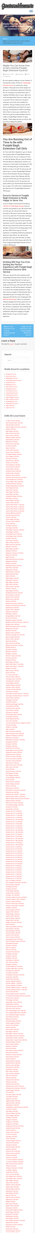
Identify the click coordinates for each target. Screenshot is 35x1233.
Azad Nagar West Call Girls (14, 536)
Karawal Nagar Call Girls (13, 1231)
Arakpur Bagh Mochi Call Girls (15, 486)
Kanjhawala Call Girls (12, 1216)
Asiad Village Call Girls (12, 519)
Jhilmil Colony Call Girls (13, 1153)
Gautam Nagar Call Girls (13, 933)
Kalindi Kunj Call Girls (12, 1199)
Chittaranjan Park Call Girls (14, 714)
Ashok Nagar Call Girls (12, 500)
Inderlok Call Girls (11, 1078)
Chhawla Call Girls (11, 702)
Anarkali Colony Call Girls (13, 471)
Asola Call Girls (10, 523)
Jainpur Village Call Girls (13, 1113)
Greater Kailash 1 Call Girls (14, 983)
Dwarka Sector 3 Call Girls (14, 866)
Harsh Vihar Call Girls (12, 1044)
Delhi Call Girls (10, 405)
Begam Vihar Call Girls (12, 609)
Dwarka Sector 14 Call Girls (14, 824)
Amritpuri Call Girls (11, 458)
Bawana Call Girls (11, 601)
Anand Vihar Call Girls (12, 469)
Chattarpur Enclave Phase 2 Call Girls (17, 696)
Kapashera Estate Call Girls (14, 1225)
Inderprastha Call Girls (12, 1080)
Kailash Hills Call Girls (12, 1187)
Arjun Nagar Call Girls (12, 492)
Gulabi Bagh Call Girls (12, 1004)
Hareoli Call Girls (11, 1027)
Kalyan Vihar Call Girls (12, 1206)
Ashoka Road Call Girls (13, 515)
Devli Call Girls (10, 780)
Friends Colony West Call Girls (15, 905)
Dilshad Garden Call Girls (13, 801)
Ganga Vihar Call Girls (12, 920)
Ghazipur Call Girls (11, 945)
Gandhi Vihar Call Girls (12, 916)
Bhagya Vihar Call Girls (13, 624)
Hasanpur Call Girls (11, 1046)
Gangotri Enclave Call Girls (14, 922)
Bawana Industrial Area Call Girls (16, 605)
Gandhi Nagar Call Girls (13, 914)
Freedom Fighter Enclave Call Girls (16, 897)
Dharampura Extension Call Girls (15, 790)
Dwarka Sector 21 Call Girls (14, 851)
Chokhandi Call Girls (12, 717)
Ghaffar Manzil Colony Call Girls (15, 941)
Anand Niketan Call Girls (13, 465)
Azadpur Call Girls (11, 538)
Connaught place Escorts (13, 380)
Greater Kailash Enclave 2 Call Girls (16, 989)
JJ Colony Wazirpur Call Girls (14, 1162)
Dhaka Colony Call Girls (13, 782)
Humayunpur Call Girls (12, 1067)
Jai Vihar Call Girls (11, 1109)
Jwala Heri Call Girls (12, 1172)
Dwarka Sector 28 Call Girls (14, 861)
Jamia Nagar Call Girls (12, 1115)
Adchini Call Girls (11, 429)
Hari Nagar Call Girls (12, 1031)
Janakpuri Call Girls (11, 1117)
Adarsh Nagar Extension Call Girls (16, 427)
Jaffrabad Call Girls (12, 1096)
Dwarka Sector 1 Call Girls (14, 811)
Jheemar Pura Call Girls (13, 1151)
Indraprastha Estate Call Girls (15, 1086)
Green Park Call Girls (12, 992)
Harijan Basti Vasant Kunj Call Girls (16, 1040)
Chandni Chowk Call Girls (13, 689)
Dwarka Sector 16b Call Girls (14, 832)
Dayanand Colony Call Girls (14, 752)
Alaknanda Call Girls (12, 442)
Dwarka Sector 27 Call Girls (14, 859)
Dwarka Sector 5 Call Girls (14, 870)
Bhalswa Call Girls (11, 630)
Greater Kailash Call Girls (13, 981)
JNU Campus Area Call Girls (14, 1164)
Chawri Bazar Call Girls (13, 698)
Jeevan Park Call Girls (12, 1143)
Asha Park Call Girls (12, 498)
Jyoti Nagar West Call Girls (14, 1178)
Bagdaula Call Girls (11, 561)
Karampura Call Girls (12, 1229)
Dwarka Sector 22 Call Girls (14, 853)
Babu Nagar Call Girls (12, 549)
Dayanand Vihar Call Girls (13, 754)
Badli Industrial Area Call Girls (15, 559)
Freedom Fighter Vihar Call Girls (15, 899)
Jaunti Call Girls (10, 1138)
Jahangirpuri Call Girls (12, 1105)
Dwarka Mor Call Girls (12, 809)
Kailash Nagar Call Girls (13, 1189)
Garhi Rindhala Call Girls (13, 931)
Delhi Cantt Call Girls (12, 767)
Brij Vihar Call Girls (11, 658)
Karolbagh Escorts (11, 401)
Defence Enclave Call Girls (14, 759)
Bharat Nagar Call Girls (13, 637)
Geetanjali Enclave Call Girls (14, 939)
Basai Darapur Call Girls (13, 595)
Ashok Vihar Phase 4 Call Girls (15, 511)
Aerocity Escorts (11, 376)
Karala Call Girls (10, 1227)
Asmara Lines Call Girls (13, 521)
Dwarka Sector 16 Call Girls (14, 828)
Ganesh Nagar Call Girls (13, 918)
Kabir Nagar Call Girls (12, 1180)
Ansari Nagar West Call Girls (14, 481)
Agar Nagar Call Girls (12, 431)
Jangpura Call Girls (11, 1120)
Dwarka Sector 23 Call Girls (14, 855)
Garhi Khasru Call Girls (12, 929)
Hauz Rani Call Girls (12, 1052)
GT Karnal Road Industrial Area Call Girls (18, 996)
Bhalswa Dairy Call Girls (13, 633)
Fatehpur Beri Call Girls (13, 893)
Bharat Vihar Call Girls (12, 639)
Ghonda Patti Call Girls (13, 952)
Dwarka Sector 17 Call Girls (14, 834)
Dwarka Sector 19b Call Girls (14, 845)
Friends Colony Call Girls (13, 901)
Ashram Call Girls (11, 517)
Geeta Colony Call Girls (13, 937)
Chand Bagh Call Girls (12, 683)
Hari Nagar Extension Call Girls (15, 1036)
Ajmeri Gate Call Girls (12, 435)
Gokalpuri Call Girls (11, 958)
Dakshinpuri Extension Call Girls (15, 740)
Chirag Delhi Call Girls (12, 706)
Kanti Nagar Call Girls (12, 1218)
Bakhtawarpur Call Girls (13, 572)
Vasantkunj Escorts (12, 393)
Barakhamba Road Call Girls (14, 593)
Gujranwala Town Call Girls (14, 1002)
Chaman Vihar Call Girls (13, 677)
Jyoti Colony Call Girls (12, 1174)
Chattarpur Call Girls (12, 691)
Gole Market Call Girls (12, 960)
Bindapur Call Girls (11, 654)
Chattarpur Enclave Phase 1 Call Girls (17, 693)
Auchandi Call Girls (11, 526)
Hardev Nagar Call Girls (13, 1023)
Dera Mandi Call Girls (12, 773)
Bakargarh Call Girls (12, 570)
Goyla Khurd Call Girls (12, 979)
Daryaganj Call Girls (11, 742)
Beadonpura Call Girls (12, 607)
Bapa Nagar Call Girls (12, 591)
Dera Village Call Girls (12, 775)
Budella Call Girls (11, 660)
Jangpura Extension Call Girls (15, 1126)
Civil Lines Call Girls (12, 721)
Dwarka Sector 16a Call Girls (14, 830)
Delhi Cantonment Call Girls (14, 765)
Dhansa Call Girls (11, 786)
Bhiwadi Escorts (11, 384)
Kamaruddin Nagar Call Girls (14, 1210)
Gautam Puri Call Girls (12, 935)
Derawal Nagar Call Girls (13, 777)
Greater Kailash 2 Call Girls (14, 985)
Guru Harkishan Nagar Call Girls (15, 1015)
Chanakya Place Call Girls (13, 679)
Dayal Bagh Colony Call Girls (14, 750)
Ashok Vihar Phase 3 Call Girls (15, 509)
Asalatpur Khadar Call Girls (14, 496)
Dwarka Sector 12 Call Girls (14, 817)
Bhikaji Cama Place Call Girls (14, 645)
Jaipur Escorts (10, 408)
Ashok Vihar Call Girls (12, 502)
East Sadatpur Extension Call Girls (16, 882)
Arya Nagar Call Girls (12, 494)
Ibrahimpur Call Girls (12, 1069)
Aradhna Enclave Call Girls (14, 484)
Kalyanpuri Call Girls (12, 1208)
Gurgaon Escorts (11, 374)
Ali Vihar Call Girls (11, 446)
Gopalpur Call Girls (11, 964)
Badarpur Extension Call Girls (14, 553)
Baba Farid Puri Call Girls (13, 544)
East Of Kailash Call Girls (13, 880)
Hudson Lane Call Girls (13, 1065)
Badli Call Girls (10, 557)
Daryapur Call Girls (11, 744)
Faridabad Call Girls (11, 887)
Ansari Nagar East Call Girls (14, 479)
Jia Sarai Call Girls (11, 1155)
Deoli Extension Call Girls (13, 771)
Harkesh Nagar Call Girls (13, 1042)
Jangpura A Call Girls (12, 1122)
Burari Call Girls (10, 672)
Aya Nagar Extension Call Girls (15, 530)
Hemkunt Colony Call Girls (14, 1054)
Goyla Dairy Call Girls (12, 977)
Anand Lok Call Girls (12, 463)
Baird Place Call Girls (12, 568)
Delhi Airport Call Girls (12, 763)
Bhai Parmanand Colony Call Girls (16, 626)
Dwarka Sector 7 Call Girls (14, 874)
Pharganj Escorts (11, 389)
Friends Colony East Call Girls (15, 903)
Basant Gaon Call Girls (13, 597)
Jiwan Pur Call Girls (11, 1157)
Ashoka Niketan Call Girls (13, 513)
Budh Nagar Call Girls (12, 662)
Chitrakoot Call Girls (12, 712)
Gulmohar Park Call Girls (13, 1008)
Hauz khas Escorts (11, 387)
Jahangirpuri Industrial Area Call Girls (17, 1107)
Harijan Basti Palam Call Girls (14, 1038)
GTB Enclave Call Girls (12, 998)
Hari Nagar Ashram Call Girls (14, 1033)
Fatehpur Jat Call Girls (12, 895)
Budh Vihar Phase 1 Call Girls (14, 664)
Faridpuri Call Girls (11, 889)
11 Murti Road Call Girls (13, 421)
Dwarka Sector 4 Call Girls (14, 868)
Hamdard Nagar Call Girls (13, 1021)
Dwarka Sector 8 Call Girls (14, 876)
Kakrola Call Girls (11, 1195)
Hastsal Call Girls (11, 1048)
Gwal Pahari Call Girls (12, 1017)
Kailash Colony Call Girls (13, 1185)
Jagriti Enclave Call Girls (13, 1103)
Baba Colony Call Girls (12, 542)
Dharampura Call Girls (12, 788)
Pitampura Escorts (11, 395)
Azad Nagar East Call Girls (14, 534)
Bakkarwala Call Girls (12, 574)
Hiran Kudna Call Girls (12, 1057)
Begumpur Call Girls (12, 612)
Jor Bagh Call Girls (11, 1170)
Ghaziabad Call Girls (12, 943)
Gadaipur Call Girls (11, 908)
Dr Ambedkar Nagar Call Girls (14, 805)
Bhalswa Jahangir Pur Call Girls (15, 635)
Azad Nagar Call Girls (12, 532)
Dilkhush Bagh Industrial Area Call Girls (17, 798)
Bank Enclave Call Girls (13, 586)
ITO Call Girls (10, 1092)
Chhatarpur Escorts (12, 403)
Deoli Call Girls (10, 769)
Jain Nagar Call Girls (12, 1111)
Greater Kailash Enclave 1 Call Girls (16, 987)
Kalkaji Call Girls (10, 1201)
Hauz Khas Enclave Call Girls (14, 1050)
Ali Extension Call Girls (12, 444)
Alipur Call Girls (10, 448)
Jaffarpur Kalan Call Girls (13, 1094)
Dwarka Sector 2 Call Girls (14, 847)
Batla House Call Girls (12, 599)
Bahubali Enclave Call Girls (14, 565)
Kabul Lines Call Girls (12, 1183)
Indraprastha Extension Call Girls (16, 1088)
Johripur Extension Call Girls (14, 1168)
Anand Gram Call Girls (12, 461)
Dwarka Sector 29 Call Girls (14, 864)
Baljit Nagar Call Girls (12, 582)
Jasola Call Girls (11, 1130)
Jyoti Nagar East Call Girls (14, 1176)
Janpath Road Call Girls (13, 1128)
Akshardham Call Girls (12, 440)
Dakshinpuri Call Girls (12, 738)
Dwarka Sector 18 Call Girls (14, 836)
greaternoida (20, 74)
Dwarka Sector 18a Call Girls (14, 838)
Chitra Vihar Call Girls (12, 710)
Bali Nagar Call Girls (12, 580)
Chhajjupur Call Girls (12, 700)
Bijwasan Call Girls (11, 651)
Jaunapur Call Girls (11, 1136)
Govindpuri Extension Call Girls (15, 975)
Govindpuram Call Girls (13, 971)
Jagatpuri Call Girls (11, 1099)
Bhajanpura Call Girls (12, 628)
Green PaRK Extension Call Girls (15, 994)
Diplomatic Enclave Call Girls (14, 803)
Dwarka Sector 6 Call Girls (14, 872)
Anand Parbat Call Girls (13, 467)
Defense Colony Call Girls (13, 761)
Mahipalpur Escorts (12, 378)
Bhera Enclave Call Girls (13, 643)
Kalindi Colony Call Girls (13, 1197)
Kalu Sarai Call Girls (12, 1204)
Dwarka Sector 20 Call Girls (14, 849)
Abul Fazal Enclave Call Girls (14, 423)
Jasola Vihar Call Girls (12, 1132)
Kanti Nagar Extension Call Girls (15, 1220)
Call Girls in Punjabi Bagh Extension (13, 206)
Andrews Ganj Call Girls (13, 475)
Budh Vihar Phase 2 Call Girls (14, 666)
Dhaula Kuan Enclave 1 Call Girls (15, 794)
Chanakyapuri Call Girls (13, 681)
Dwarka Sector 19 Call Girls (14, 843)
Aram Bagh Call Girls (12, 488)
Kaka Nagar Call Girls (12, 1193)
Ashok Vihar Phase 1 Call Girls (15, 505)
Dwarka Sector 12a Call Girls (14, 819)
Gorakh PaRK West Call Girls (14, 968)
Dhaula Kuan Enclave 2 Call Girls (15, 796)
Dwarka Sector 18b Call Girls (14, 840)
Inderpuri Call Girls (11, 1082)
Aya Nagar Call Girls (12, 528)
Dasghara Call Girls (11, 746)
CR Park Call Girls (11, 725)
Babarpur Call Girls (11, 547)
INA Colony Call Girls (12, 1071)
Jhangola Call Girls (11, 1145)
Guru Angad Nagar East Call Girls (16, 1010)
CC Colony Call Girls (12, 675)
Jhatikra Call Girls (11, 1149)
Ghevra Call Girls (11, 947)
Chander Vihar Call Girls (13, 687)
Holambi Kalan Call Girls (13, 1061)
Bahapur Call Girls (11, 563)
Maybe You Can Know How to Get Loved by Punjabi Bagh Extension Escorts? (16, 68)
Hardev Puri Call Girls (12, 1025)
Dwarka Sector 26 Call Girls (14, 857)
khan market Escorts (12, 399)
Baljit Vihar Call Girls (12, 584)
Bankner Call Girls (11, 588)
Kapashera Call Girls (12, 1222)
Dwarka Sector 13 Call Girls (14, 822)
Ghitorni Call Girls (11, 950)
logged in (12, 344)
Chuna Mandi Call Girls (12, 719)
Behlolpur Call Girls (11, 614)
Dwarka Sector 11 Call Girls (14, 815)
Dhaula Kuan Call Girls (12, 792)
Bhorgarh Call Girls (11, 649)
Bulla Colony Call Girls (12, 670)
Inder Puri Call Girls (11, 1075)
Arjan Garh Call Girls (12, 490)
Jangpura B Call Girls (12, 1124)
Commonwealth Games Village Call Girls (18, 723)
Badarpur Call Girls (11, 551)
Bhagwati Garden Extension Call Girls (17, 622)
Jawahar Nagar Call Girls (13, 1141)
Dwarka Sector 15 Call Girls (14, 826)
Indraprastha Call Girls (12, 1084)
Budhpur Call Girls (11, 668)
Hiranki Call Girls (11, 1059)
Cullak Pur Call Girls (12, 727)
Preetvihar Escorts (11, 391)
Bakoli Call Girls (10, 576)
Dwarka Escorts (10, 382)
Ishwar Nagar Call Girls (13, 1090)
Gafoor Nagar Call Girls (13, 910)
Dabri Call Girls (10, 729)
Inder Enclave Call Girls (13, 1073)
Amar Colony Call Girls (13, 452)
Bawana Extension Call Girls (14, 603)
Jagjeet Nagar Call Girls (13, 1101)
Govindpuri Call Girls (12, 973)
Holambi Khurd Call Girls (13, 1063)
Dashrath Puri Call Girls (13, 748)
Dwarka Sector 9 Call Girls (14, 878)
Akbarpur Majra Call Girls (13, 437)
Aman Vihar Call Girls (12, 450)
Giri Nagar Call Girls (11, 954)
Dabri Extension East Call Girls (15, 733)
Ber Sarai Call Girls (11, 618)
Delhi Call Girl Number (9, 299)
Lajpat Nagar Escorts (12, 397)
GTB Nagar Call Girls (12, 1000)
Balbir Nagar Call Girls (12, 578)
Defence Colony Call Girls (13, 756)
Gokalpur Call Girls (11, 956)
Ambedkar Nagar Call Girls (14, 454)
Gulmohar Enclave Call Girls (14, 1006)
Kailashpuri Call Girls (12, 1191)
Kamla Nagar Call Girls (12, 1212)
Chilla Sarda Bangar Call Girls (14, 704)
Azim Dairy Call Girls (12, 540)
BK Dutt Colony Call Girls (13, 656)
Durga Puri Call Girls (12, 807)
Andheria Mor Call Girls (13, 473)
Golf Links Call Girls (12, 962)
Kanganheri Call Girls (12, 1214)
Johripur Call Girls (11, 1166)
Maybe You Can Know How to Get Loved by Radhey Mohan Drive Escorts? (25, 331)
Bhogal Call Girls (11, 647)
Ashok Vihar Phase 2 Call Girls (15, 507)
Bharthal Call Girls (11, 641)
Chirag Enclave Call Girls (13, 708)
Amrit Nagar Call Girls (12, 456)
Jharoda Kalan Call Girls (13, 1147)
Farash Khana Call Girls (13, 884)
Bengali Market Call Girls (13, 616)
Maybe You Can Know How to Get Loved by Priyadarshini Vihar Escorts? (9, 331)
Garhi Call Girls (10, 924)
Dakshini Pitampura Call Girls (14, 735)
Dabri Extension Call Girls (13, 731)
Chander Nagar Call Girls (13, 685)
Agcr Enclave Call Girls (12, 433)
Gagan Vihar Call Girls (12, 912)
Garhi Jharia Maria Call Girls (14, 926)
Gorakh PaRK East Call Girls (14, 966)
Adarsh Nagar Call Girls (13, 425)
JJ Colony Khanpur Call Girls (14, 1159)
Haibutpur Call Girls (11, 1019)
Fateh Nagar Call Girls (12, 891)
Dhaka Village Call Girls (13, 784)
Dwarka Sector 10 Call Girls (14, 813)
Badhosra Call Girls (11, 555)
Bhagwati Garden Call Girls (14, 620)
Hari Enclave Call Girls (12, 1029)
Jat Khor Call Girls (11, 1134)
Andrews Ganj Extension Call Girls (16, 477)
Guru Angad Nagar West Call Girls (16, 1012)
